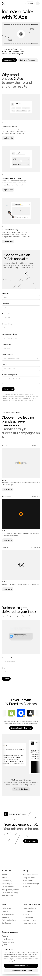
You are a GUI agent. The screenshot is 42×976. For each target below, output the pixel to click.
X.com (4, 875)
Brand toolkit (28, 881)
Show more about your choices (23, 961)
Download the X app (10, 893)
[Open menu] (37, 3)
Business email (7, 658)
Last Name (5, 303)
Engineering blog (29, 920)
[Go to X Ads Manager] (21, 34)
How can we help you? (9, 375)
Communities (28, 917)
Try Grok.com (7, 896)
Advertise (5, 936)
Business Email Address (10, 334)
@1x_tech (35, 751)
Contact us (6, 923)
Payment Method (7, 354)
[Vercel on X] (30, 713)
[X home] (3, 3)
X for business (7, 939)
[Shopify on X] (11, 713)
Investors (26, 887)
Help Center (7, 908)
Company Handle (7, 324)
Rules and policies (9, 920)
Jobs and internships (31, 884)
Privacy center (8, 887)
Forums (26, 914)
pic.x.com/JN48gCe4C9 (19, 763)
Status (4, 878)
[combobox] (21, 358)
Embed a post (7, 884)
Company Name (7, 314)
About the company (31, 875)
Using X (5, 911)
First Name (5, 293)
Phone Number (7, 344)
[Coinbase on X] (21, 713)
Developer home (29, 908)
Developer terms (29, 923)
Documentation (29, 911)
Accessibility (7, 881)
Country (4, 364)
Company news (29, 878)
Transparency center (10, 890)
